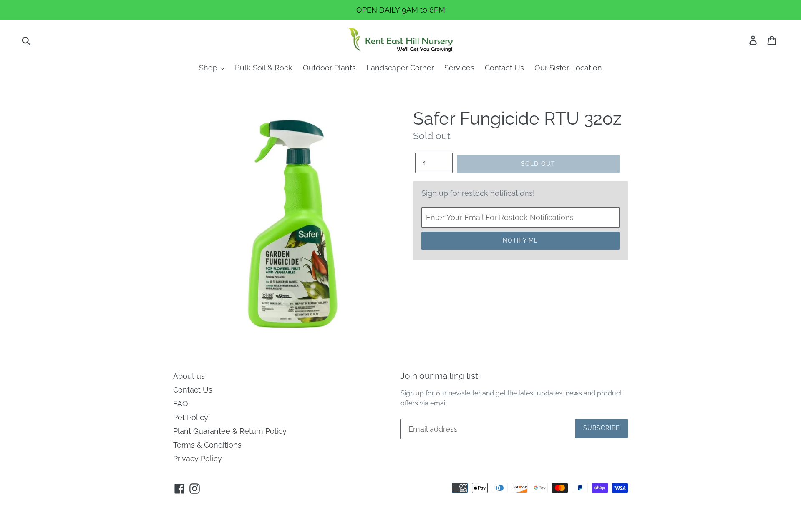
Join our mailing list (439, 375)
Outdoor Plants (329, 67)
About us (189, 376)
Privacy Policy (197, 458)
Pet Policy (190, 417)
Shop (209, 67)
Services (459, 67)
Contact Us (504, 67)
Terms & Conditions (207, 444)
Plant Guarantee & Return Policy (230, 431)
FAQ (180, 403)
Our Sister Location (568, 67)
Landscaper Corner (400, 67)
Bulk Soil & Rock (263, 67)
